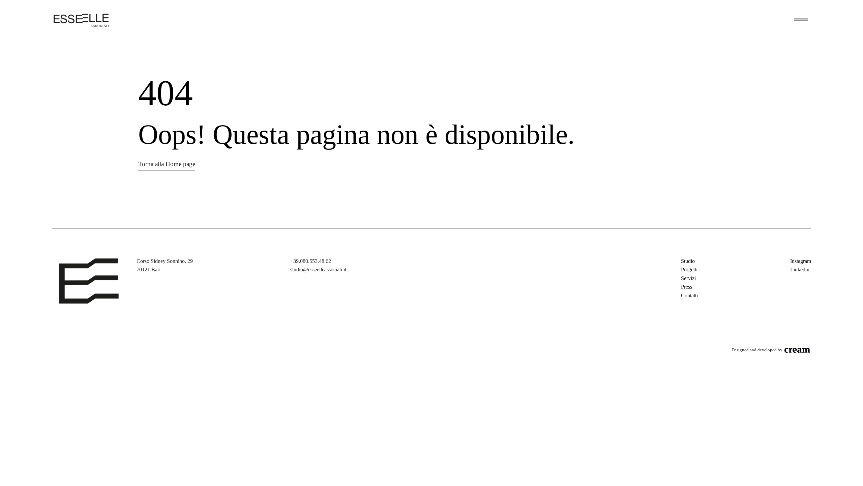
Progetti (689, 269)
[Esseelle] (81, 20)
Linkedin (799, 269)
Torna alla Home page (166, 163)
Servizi (688, 278)
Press (686, 287)
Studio (688, 261)
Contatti (689, 295)
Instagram (800, 261)
